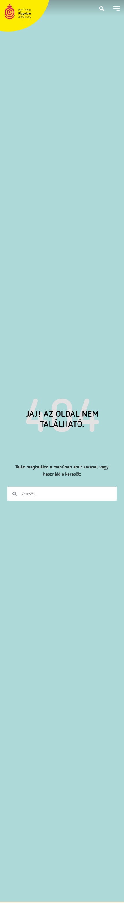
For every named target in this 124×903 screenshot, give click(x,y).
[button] (101, 8)
